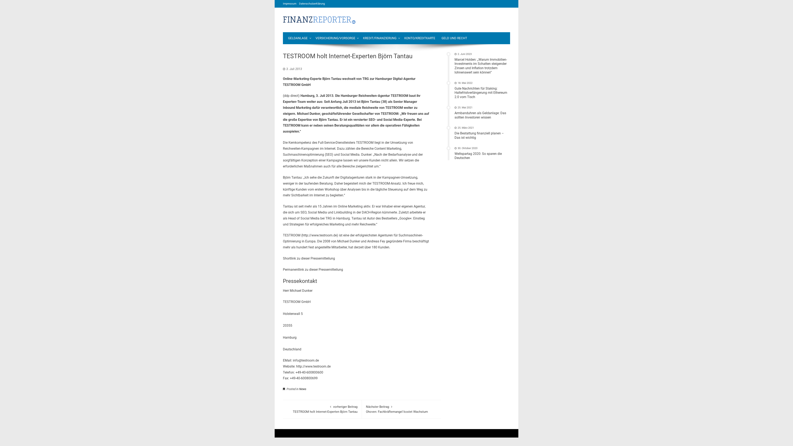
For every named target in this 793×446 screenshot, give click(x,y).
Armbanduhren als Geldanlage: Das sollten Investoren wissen (480, 115)
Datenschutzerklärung (312, 3)
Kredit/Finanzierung (379, 38)
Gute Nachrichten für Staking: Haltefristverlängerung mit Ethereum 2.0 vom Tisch (481, 93)
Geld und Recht (454, 38)
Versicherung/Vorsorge (335, 38)
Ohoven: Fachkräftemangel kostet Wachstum (397, 409)
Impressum (289, 3)
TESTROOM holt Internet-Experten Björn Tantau (325, 409)
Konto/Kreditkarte (419, 38)
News (302, 389)
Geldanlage (298, 38)
